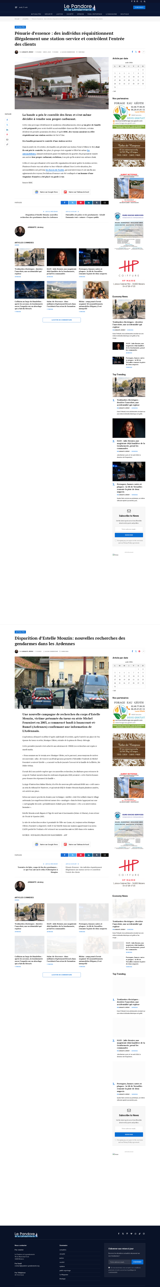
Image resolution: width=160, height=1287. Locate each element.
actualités (36, 14)
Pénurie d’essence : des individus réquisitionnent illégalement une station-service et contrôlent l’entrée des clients (84, 869)
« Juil (114, 91)
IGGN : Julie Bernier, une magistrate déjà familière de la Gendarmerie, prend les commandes (61, 271)
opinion (80, 14)
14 (133, 77)
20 (129, 80)
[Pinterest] (7, 135)
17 (115, 80)
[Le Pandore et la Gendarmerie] (80, 7)
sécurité (49, 14)
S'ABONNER (139, 7)
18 (119, 80)
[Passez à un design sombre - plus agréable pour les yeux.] (141, 1)
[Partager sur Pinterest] (139, 52)
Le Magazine (111, 14)
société (70, 14)
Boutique (125, 14)
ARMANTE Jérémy (27, 52)
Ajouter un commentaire (62, 320)
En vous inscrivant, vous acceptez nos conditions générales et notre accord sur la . (124, 1270)
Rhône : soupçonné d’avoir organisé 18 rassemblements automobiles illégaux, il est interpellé (91, 305)
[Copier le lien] (7, 144)
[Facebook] (7, 120)
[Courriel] (7, 139)
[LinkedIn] (7, 130)
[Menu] (16, 7)
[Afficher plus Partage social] (143, 52)
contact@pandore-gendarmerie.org (27, 1266)
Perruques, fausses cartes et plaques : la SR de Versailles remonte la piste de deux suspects (93, 271)
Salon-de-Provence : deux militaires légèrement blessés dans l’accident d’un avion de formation (61, 303)
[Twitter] (7, 125)
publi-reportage (95, 14)
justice (59, 14)
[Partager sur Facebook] (132, 52)
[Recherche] (144, 1)
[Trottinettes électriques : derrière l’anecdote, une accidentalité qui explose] (29, 257)
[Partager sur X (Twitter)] (135, 52)
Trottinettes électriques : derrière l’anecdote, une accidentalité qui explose (28, 271)
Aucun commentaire (68, 52)
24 (115, 84)
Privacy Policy (127, 543)
